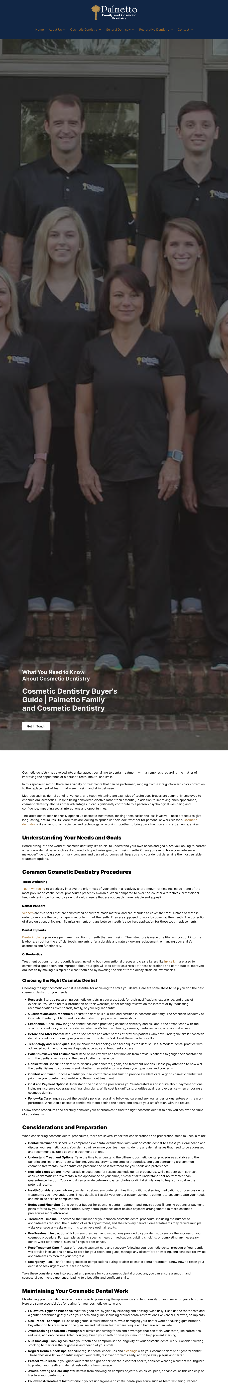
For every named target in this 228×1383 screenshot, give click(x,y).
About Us (55, 29)
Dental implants (33, 937)
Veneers (28, 913)
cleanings (130, 1351)
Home (39, 29)
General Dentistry (118, 29)
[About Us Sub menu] (64, 30)
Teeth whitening (33, 888)
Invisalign (170, 961)
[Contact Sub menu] (192, 30)
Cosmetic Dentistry (83, 29)
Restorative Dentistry (154, 29)
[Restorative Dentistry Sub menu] (172, 30)
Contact (183, 29)
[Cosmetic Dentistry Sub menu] (100, 30)
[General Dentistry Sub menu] (133, 30)
